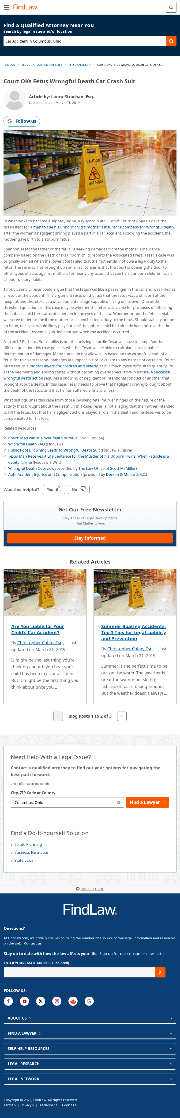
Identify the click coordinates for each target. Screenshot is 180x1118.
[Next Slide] (122, 716)
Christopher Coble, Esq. (40, 642)
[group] (90, 645)
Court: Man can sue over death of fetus (43, 438)
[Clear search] (118, 802)
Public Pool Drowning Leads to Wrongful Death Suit (54, 450)
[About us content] (171, 1018)
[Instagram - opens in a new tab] (56, 1001)
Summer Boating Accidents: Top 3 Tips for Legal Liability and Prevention (133, 632)
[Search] (171, 7)
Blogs (26, 64)
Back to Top (92, 888)
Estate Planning (28, 844)
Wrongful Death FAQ (26, 444)
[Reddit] (73, 1001)
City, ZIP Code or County (33, 792)
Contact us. (33, 943)
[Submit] (160, 972)
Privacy (25, 1105)
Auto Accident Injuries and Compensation (45, 474)
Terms (8, 1105)
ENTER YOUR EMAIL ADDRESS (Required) (36, 963)
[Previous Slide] (58, 716)
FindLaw (9, 64)
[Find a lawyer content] (171, 1033)
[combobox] (67, 802)
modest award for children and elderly (64, 366)
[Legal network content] (171, 1079)
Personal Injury (79, 64)
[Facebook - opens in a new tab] (8, 1001)
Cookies (68, 1105)
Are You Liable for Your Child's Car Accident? (37, 629)
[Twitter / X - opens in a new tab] (40, 1001)
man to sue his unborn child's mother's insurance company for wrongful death (103, 227)
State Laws (23, 860)
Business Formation (31, 852)
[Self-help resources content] (171, 1048)
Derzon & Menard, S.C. (126, 474)
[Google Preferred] (89, 1001)
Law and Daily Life (49, 64)
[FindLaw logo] (27, 7)
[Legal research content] (171, 1064)
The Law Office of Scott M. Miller (107, 468)
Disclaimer (46, 1105)
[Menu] (6, 7)
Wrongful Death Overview (31, 468)
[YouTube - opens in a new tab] (24, 1001)
